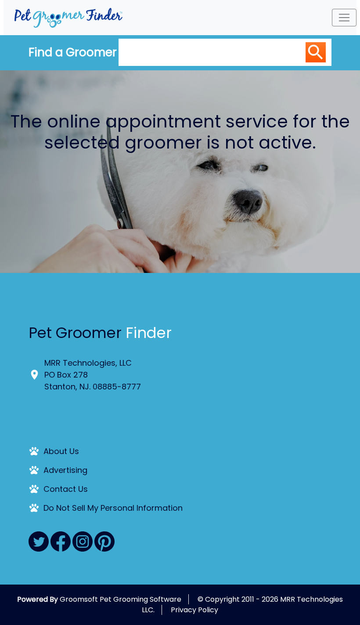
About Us (61, 451)
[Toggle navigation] (344, 17)
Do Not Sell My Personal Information (113, 507)
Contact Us (65, 488)
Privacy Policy (194, 610)
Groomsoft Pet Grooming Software (120, 599)
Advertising (65, 470)
